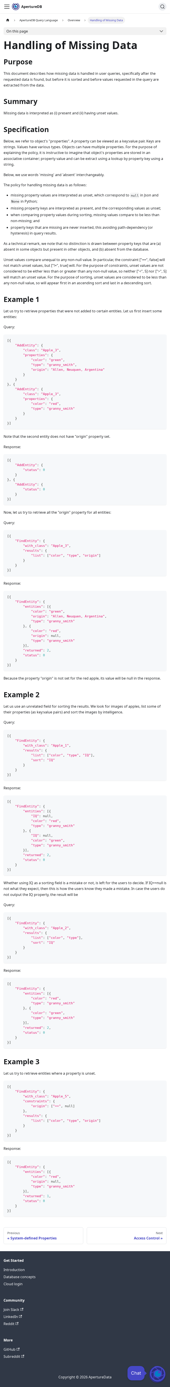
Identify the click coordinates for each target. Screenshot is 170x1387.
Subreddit (12, 1356)
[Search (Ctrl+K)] (162, 7)
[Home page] (8, 20)
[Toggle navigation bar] (7, 6)
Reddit (9, 1323)
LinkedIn (11, 1316)
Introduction (14, 1269)
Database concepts (20, 1276)
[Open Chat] (157, 1374)
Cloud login (13, 1283)
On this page (17, 31)
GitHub (9, 1349)
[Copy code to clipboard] (161, 340)
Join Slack (11, 1309)
